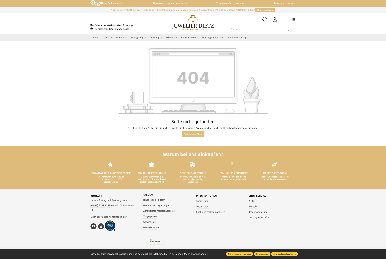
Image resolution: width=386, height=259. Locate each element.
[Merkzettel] (264, 19)
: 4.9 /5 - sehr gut (114, 3)
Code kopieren (265, 10)
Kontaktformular (118, 216)
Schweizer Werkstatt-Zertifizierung (114, 25)
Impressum (202, 201)
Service (148, 195)
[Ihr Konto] (275, 19)
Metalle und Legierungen (156, 205)
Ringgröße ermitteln (154, 199)
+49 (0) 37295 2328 (101, 205)
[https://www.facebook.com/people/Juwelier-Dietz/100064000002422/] (93, 226)
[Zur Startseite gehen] (193, 25)
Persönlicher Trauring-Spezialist (112, 29)
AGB (251, 201)
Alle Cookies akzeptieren (285, 254)
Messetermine (151, 227)
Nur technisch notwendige (239, 254)
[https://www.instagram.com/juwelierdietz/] (101, 226)
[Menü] (294, 19)
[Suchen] (287, 29)
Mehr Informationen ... (196, 254)
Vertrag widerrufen (259, 217)
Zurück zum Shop (193, 134)
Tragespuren (150, 216)
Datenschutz (202, 206)
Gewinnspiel (149, 221)
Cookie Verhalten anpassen (210, 212)
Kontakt (253, 206)
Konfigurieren (262, 254)
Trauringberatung (258, 212)
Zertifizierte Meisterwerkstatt (159, 210)
